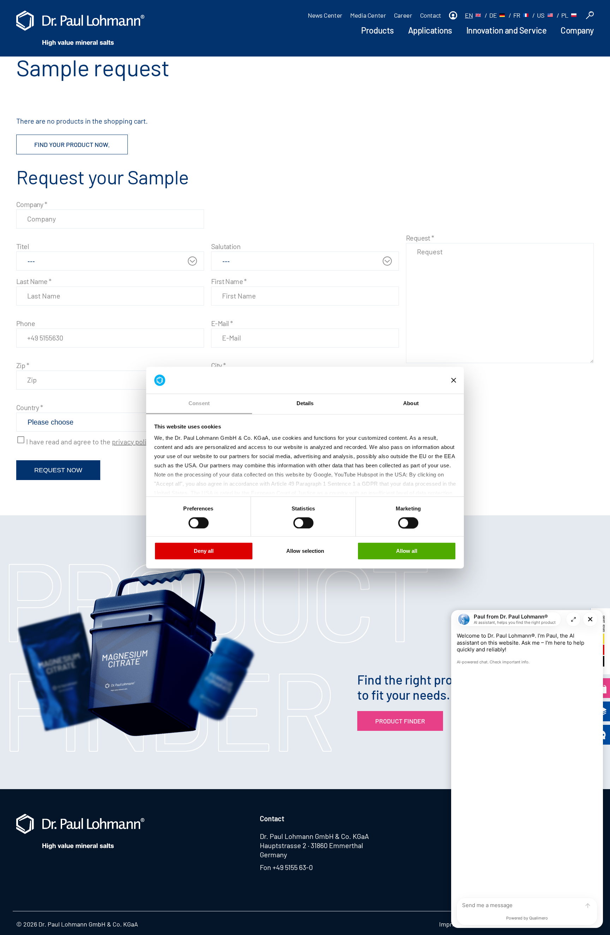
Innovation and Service (506, 30)
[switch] (199, 522)
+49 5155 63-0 (293, 867)
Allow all (406, 551)
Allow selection (305, 551)
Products (377, 30)
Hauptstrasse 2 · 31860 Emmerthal (311, 845)
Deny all (204, 551)
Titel (22, 246)
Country (29, 407)
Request (420, 237)
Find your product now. (72, 144)
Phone (25, 323)
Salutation (225, 246)
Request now (58, 470)
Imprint (449, 924)
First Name (229, 281)
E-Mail (222, 323)
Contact (430, 15)
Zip (22, 365)
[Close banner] (453, 380)
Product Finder (400, 721)
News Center (325, 15)
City (218, 365)
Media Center (368, 15)
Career (403, 15)
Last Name (33, 281)
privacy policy (132, 441)
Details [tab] (305, 404)
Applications (430, 30)
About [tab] (411, 404)
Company (577, 30)
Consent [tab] (199, 404)
